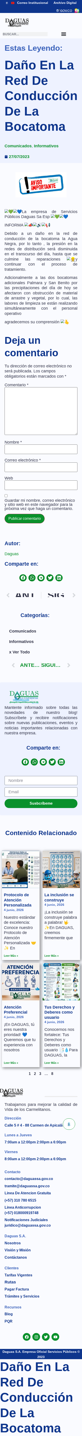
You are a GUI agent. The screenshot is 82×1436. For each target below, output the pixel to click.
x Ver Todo (19, 652)
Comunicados (18, 146)
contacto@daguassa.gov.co (29, 1179)
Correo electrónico (23, 460)
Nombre (13, 442)
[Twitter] (46, 1337)
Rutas (10, 1282)
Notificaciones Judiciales (26, 1220)
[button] (23, 578)
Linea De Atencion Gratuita (28, 1193)
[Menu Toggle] (63, 34)
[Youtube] (55, 1337)
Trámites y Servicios (22, 1296)
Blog (9, 1314)
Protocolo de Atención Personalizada (17, 900)
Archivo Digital (65, 3)
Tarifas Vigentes (18, 1275)
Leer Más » (11, 955)
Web (9, 478)
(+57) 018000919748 (21, 1213)
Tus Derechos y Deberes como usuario (59, 1012)
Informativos (46, 146)
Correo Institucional (32, 3)
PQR (9, 1321)
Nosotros (13, 1243)
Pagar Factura (17, 1289)
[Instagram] (36, 1337)
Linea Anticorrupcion (23, 1207)
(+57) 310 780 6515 (20, 1200)
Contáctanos (16, 1257)
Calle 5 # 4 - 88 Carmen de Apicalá (34, 1125)
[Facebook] (27, 1337)
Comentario (16, 385)
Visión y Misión (18, 1250)
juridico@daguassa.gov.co (28, 1225)
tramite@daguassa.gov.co (27, 1186)
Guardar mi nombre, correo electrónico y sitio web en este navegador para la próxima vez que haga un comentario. (40, 504)
